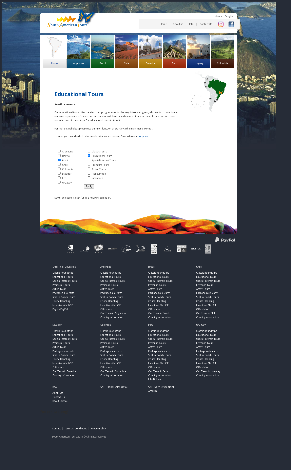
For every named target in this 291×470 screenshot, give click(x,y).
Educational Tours (102, 156)
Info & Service (60, 401)
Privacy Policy (98, 428)
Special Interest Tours (104, 160)
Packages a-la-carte (63, 293)
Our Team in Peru (158, 371)
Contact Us (206, 24)
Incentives (97, 178)
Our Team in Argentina (113, 313)
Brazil (103, 63)
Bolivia (66, 156)
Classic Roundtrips (62, 272)
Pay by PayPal (60, 309)
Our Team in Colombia (113, 371)
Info (191, 24)
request (143, 136)
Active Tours (99, 169)
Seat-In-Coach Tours (63, 297)
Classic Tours (99, 151)
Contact (56, 428)
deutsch (219, 16)
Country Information (111, 317)
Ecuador (150, 63)
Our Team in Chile (206, 313)
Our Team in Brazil (158, 313)
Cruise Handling (61, 301)
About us (178, 24)
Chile (126, 63)
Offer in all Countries (64, 266)
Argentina (78, 63)
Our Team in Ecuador (64, 371)
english (230, 16)
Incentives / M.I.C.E (62, 305)
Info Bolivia (154, 379)
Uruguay (198, 63)
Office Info (106, 309)
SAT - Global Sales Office (114, 387)
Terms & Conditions (76, 428)
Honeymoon (99, 173)
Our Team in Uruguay (208, 371)
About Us (57, 393)
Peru (174, 63)
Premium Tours (100, 164)
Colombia (222, 63)
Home (163, 24)
